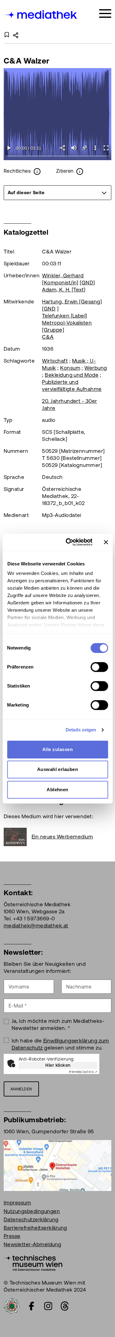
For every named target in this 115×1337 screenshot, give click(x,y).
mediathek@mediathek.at (36, 926)
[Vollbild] (106, 147)
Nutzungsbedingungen (32, 1211)
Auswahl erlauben (57, 769)
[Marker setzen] (84, 147)
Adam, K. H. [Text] (64, 290)
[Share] (63, 147)
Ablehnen (57, 789)
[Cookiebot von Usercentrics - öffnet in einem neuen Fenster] (68, 542)
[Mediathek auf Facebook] (31, 1306)
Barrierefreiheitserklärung (35, 1228)
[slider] (57, 156)
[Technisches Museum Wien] (33, 1262)
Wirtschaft (55, 361)
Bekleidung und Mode (71, 375)
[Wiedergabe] (9, 147)
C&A (47, 337)
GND (87, 282)
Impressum (17, 1203)
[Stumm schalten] (73, 147)
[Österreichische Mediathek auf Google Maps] (57, 1165)
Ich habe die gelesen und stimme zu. (60, 1044)
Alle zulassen (57, 749)
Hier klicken (58, 1065)
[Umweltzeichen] (12, 1306)
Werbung (95, 368)
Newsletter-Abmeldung (32, 1244)
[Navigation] (105, 14)
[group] (57, 192)
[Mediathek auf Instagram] (48, 1306)
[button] (95, 147)
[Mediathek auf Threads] (64, 1306)
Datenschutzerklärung (31, 1219)
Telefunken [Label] (64, 316)
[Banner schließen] (106, 542)
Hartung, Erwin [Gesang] (72, 302)
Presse (12, 1236)
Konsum (70, 368)
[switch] (99, 667)
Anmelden (21, 1089)
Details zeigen (81, 729)
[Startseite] (41, 14)
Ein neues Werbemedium (62, 837)
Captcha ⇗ (83, 1071)
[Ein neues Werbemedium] (18, 837)
